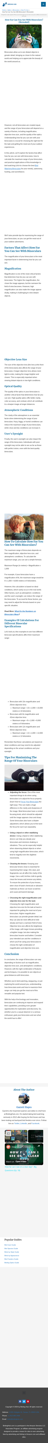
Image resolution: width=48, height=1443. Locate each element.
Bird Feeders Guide (11, 1259)
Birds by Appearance (11, 1255)
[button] (24, 1393)
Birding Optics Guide (11, 1263)
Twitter (16, 1123)
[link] (8, 1147)
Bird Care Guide (10, 1245)
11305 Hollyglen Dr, (24, 1412)
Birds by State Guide (11, 1252)
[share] (39, 1146)
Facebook (35, 1123)
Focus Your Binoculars (30, 802)
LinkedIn (23, 1123)
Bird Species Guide (11, 1248)
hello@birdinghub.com (15, 1419)
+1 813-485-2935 (14, 1416)
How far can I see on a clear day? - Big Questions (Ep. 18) (24, 1147)
